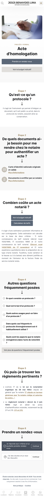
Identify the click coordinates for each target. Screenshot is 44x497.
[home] (22, 3)
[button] (41, 3)
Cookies (28, 486)
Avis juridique (18, 486)
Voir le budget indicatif (22, 217)
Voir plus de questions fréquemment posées (22, 350)
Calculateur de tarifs (22, 223)
